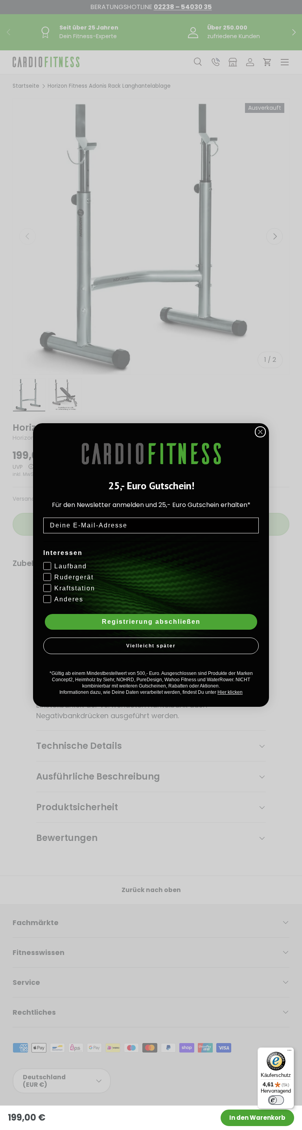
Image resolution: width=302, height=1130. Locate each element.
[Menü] (289, 1052)
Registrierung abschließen (151, 621)
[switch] (276, 1100)
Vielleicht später (151, 646)
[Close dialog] (260, 432)
